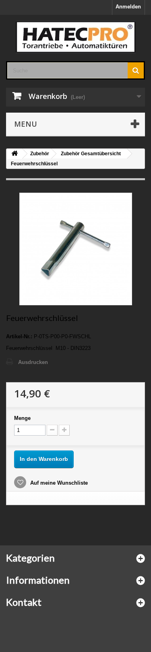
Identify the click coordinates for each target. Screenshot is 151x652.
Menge (22, 418)
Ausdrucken (33, 362)
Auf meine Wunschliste (58, 483)
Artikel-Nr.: (19, 336)
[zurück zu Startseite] (14, 154)
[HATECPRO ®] (75, 37)
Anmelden (128, 7)
